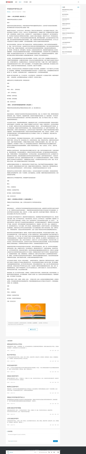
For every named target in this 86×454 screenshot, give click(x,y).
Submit (55, 441)
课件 (31, 2)
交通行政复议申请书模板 (14, 408)
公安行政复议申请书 (12, 418)
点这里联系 (35, 322)
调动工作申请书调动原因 (67, 51)
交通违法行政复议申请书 (67, 47)
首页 (16, 2)
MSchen (8, 11)
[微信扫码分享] (49, 452)
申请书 (24, 11)
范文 (20, 2)
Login (12, 441)
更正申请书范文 (11, 355)
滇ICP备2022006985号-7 (55, 450)
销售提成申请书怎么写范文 (14, 344)
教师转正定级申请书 (12, 386)
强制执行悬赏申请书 (12, 376)
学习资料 (26, 2)
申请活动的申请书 (12, 365)
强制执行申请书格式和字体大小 (16, 397)
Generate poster (43, 452)
